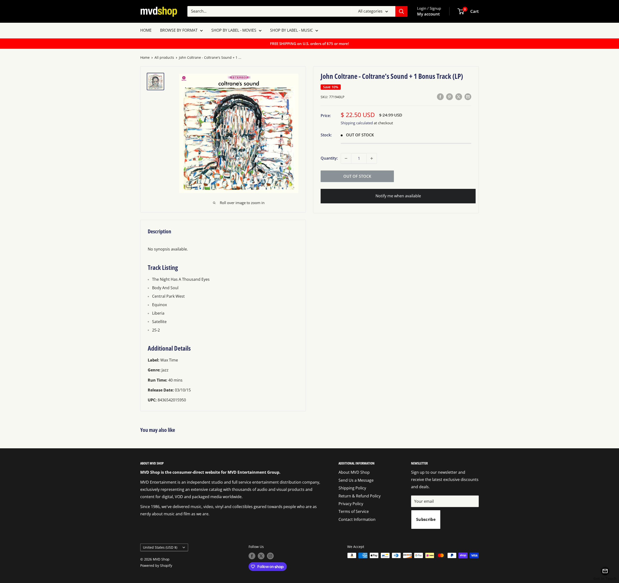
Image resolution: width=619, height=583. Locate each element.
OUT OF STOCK (357, 176)
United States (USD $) (160, 547)
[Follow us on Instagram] (270, 556)
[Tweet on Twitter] (458, 96)
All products (164, 57)
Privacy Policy (351, 503)
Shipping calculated (357, 122)
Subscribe (425, 519)
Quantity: (329, 158)
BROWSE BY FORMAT (179, 30)
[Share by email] (467, 96)
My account (428, 14)
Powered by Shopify (156, 565)
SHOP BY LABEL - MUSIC (291, 30)
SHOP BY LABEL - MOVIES (233, 30)
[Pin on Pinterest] (449, 96)
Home (145, 57)
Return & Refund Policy (360, 496)
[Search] (401, 11)
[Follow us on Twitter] (261, 556)
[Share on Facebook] (440, 96)
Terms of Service (354, 511)
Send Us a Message (356, 480)
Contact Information (357, 519)
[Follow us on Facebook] (252, 556)
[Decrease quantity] (346, 158)
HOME (146, 30)
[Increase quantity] (372, 158)
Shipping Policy (352, 488)
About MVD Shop (354, 472)
